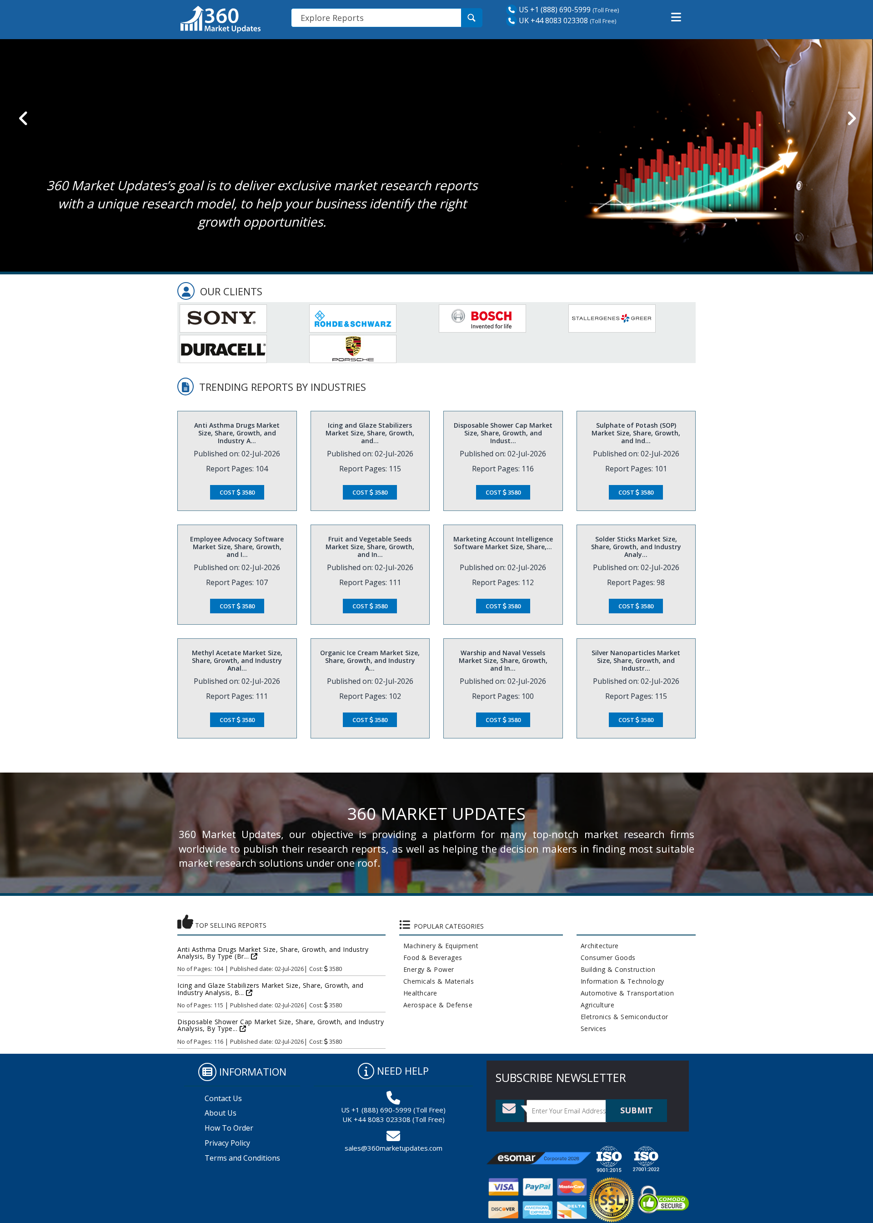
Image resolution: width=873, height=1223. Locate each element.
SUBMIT (636, 1110)
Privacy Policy (227, 1143)
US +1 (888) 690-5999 (554, 10)
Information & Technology (620, 981)
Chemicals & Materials (436, 981)
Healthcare (418, 993)
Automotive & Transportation (625, 993)
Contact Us (223, 1098)
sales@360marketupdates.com (393, 1147)
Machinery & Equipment (439, 945)
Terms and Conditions (242, 1158)
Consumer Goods (606, 957)
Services (592, 1028)
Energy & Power (426, 969)
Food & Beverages (430, 957)
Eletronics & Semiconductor (622, 1016)
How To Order (229, 1128)
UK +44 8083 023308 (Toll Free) (393, 1119)
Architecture (598, 945)
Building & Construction (616, 969)
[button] (676, 17)
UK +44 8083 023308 (552, 20)
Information (252, 1071)
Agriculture (596, 1005)
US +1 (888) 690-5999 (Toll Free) (393, 1109)
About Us (220, 1113)
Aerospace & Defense (436, 1005)
